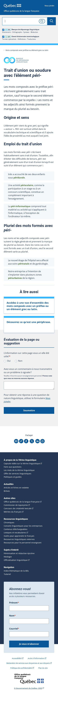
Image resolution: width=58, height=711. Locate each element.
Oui (9, 360)
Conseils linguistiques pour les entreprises (23, 526)
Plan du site (43, 668)
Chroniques (9, 522)
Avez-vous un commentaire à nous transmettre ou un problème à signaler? (28, 371)
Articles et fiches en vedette (16, 488)
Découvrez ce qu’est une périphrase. (29, 322)
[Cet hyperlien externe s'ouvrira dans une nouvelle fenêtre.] (12, 5)
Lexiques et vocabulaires (15, 533)
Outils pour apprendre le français (19, 536)
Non (20, 360)
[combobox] (24, 21)
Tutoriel (7, 574)
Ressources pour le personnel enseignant (22, 543)
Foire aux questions (12, 467)
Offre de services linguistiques (17, 474)
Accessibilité (16, 658)
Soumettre (29, 410)
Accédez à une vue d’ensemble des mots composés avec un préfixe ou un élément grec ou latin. (28, 306)
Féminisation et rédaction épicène (19, 553)
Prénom (14, 602)
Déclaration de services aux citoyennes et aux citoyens (28, 663)
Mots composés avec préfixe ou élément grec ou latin (27, 50)
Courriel (14, 628)
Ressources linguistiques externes (19, 539)
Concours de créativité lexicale (17, 508)
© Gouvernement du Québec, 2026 (28, 688)
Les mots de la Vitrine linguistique (19, 470)
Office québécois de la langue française (21, 11)
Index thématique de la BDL (16, 571)
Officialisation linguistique (16, 560)
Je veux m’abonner (29, 643)
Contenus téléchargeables (15, 529)
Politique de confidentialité (21, 668)
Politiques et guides (13, 477)
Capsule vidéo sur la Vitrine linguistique (22, 463)
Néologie (8, 557)
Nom (12, 615)
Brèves (7, 491)
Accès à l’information (36, 658)
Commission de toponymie (16, 505)
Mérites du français (12, 512)
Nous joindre (49, 6)
